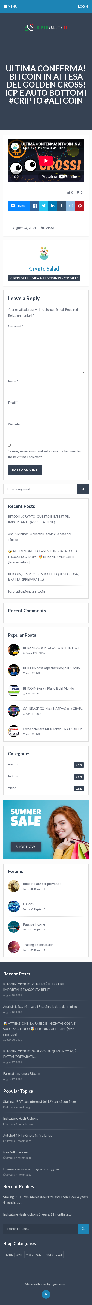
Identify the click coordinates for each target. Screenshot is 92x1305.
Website (14, 424)
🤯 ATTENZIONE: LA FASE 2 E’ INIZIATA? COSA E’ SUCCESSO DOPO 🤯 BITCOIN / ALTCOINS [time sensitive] (42, 556)
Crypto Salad (44, 268)
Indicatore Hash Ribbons (20, 1118)
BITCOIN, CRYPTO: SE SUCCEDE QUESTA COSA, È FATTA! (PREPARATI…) (43, 576)
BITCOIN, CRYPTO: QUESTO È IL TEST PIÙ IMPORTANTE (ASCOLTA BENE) (39, 519)
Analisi (13, 764)
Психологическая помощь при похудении (32, 1169)
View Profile (19, 278)
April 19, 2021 (34, 673)
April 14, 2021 (34, 713)
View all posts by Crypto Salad (55, 278)
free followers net (16, 1152)
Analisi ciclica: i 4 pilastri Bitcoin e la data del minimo (39, 536)
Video (50, 228)
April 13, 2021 (34, 734)
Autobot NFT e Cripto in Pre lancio (28, 1135)
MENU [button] (12, 6)
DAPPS (28, 904)
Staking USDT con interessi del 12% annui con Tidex (40, 1101)
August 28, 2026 (35, 652)
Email (13, 402)
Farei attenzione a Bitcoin (26, 591)
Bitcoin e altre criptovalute (42, 884)
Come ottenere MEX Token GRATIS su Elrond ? (56, 729)
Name (13, 381)
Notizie (13, 776)
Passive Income (34, 924)
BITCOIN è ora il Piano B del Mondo (48, 688)
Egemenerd (59, 1284)
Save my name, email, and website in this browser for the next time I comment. (44, 454)
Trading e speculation (38, 945)
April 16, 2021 (34, 693)
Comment (16, 326)
